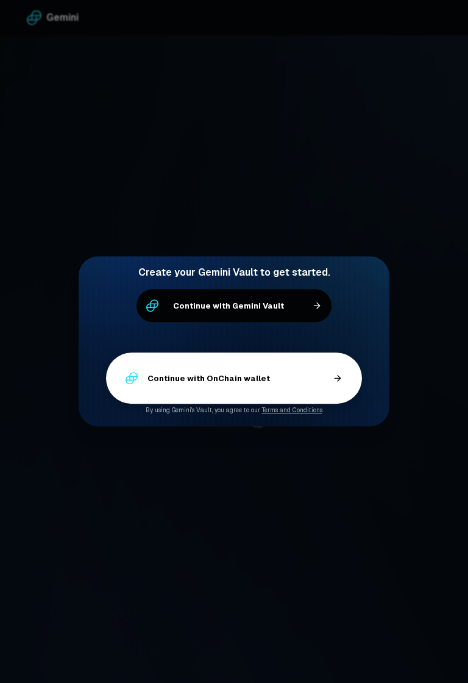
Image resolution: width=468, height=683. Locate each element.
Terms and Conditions (292, 411)
